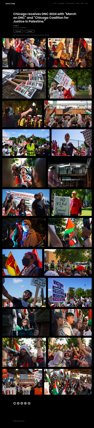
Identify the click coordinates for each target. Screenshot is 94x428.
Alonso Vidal (10, 4)
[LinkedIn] (21, 403)
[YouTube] (14, 403)
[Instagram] (18, 403)
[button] (30, 31)
